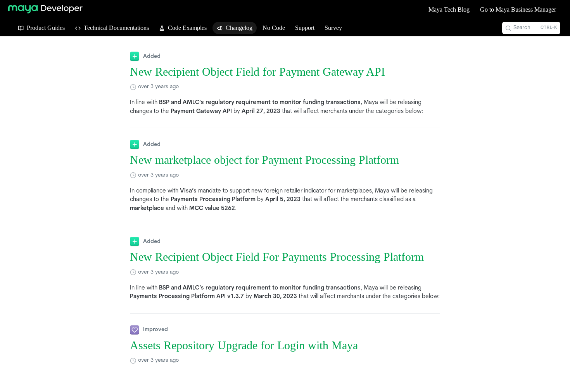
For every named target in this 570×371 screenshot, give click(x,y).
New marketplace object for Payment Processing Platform (264, 159)
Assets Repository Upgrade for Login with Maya (244, 345)
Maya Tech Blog (449, 9)
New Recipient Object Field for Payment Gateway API (257, 71)
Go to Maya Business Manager (518, 9)
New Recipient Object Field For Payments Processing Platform (277, 257)
